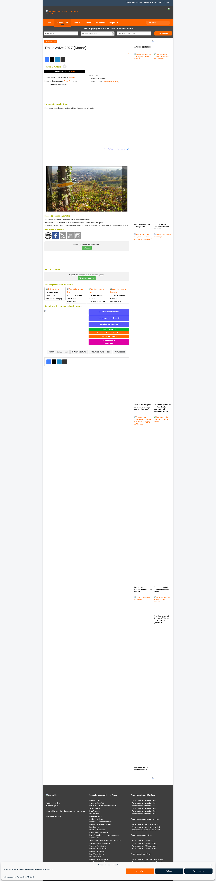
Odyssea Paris (94, 838)
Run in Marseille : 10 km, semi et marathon (104, 835)
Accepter (140, 871)
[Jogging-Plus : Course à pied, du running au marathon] (65, 12)
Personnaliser (198, 871)
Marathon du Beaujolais (97, 830)
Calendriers (77, 23)
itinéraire (72, 77)
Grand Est (67, 81)
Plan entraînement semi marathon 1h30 (146, 830)
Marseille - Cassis (95, 816)
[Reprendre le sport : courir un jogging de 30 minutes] (143, 500)
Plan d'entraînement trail (110, 81)
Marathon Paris (94, 800)
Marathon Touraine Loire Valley (100, 822)
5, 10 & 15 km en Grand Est (109, 312)
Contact (166, 2)
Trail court (120, 352)
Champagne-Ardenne (59, 352)
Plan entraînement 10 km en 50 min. (144, 843)
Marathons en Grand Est (109, 324)
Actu (49, 23)
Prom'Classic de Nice (96, 854)
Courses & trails (51, 41)
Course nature (79, 352)
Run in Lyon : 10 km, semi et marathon (102, 806)
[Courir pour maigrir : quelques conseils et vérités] (163, 500)
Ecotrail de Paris (95, 857)
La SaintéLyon (94, 827)
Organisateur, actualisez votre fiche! (115, 149)
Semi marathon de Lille (97, 846)
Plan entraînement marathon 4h (143, 806)
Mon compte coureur (153, 2)
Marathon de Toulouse (97, 851)
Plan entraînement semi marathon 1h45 (146, 827)
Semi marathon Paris (97, 803)
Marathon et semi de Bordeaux (100, 824)
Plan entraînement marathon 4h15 (144, 803)
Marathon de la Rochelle (98, 848)
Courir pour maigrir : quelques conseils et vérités (161, 589)
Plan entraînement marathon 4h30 (144, 800)
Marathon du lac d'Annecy (98, 859)
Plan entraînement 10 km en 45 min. (144, 846)
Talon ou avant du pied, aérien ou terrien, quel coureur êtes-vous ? (142, 407)
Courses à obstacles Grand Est (108, 333)
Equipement (113, 23)
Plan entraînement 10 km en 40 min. (144, 848)
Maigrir (88, 23)
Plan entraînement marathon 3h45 (144, 808)
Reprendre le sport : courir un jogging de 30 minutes (143, 589)
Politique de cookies (9, 877)
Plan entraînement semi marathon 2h (145, 824)
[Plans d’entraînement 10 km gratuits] (143, 137)
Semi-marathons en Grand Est (109, 318)
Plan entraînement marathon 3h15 (144, 814)
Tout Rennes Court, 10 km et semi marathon (105, 840)
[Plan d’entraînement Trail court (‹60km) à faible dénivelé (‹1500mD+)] (163, 605)
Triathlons (109, 344)
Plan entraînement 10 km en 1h (143, 840)
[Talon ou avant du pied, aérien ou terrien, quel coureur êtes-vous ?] (143, 318)
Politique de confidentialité (25, 877)
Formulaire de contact (54, 816)
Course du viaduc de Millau (98, 832)
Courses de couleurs (109, 336)
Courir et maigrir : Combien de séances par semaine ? (162, 226)
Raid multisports (109, 340)
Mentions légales (52, 806)
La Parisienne (94, 814)
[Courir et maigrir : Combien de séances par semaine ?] (163, 137)
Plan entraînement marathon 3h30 (144, 811)
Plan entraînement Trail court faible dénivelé (147, 859)
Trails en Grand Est (109, 329)
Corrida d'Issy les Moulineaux (99, 843)
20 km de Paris (94, 808)
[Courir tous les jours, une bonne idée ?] (143, 680)
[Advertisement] (87, 94)
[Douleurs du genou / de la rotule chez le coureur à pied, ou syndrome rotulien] (163, 318)
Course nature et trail (101, 352)
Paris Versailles (94, 811)
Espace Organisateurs (134, 2)
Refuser (169, 871)
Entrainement (100, 23)
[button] (211, 865)
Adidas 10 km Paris (96, 819)
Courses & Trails (61, 23)
